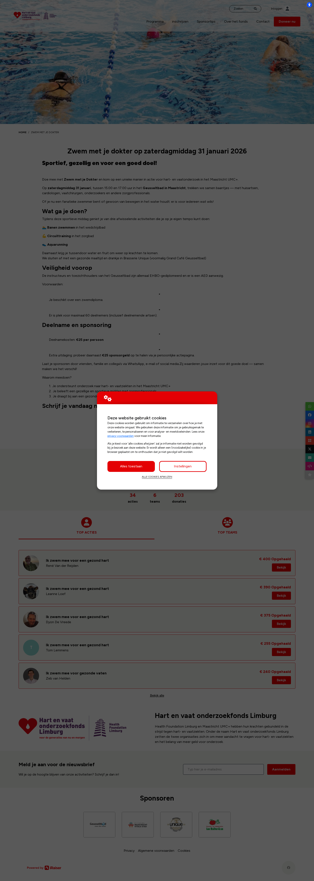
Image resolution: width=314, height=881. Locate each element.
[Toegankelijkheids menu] (309, 4)
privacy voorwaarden (120, 436)
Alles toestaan (131, 466)
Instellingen (183, 466)
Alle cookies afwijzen (157, 476)
